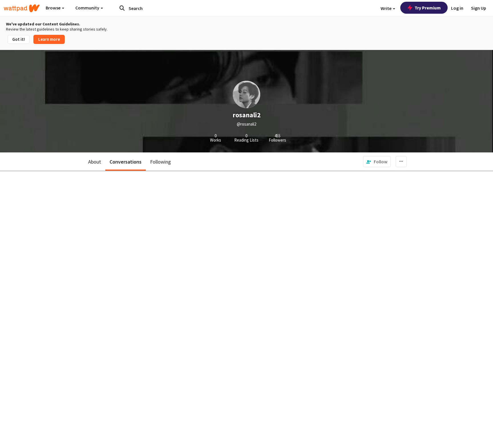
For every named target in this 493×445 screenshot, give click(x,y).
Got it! (18, 39)
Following (160, 161)
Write (386, 8)
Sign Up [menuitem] (478, 8)
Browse (53, 8)
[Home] (22, 8)
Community (87, 8)
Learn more (49, 39)
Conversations (126, 161)
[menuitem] (377, 161)
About (94, 161)
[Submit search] (122, 8)
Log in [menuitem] (457, 8)
